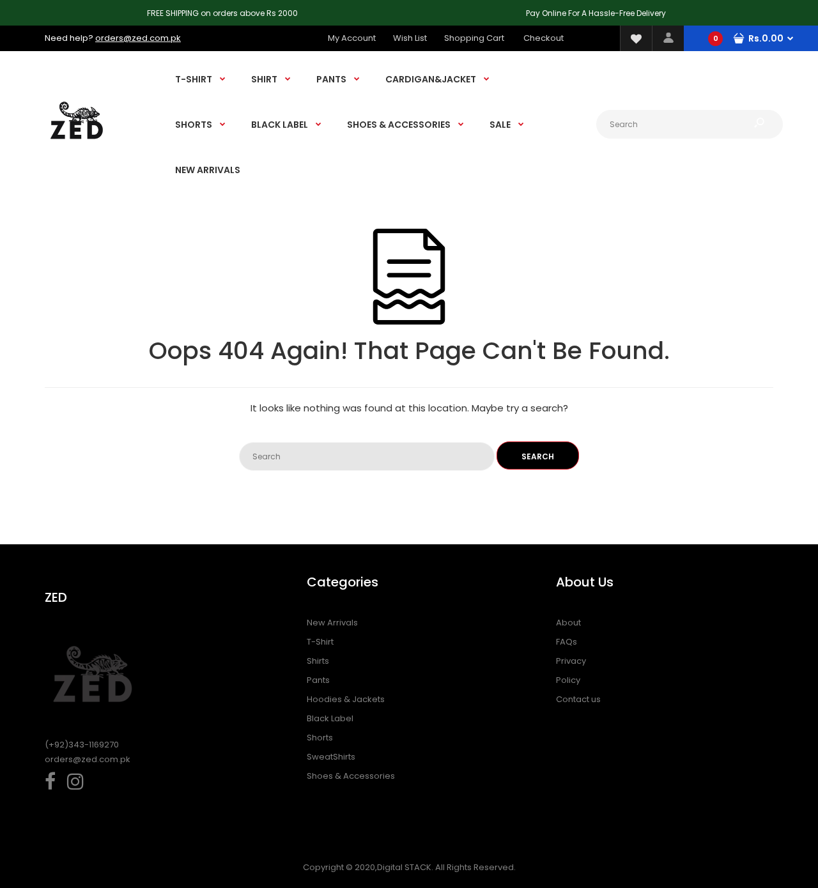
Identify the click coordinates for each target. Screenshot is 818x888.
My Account (352, 38)
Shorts (320, 737)
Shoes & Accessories (351, 776)
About (568, 622)
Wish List (410, 38)
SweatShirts (331, 757)
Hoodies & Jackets (346, 699)
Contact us (578, 699)
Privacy (571, 661)
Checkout (543, 38)
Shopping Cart (474, 38)
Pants (318, 680)
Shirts (318, 661)
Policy (568, 680)
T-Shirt (320, 642)
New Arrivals (332, 622)
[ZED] (77, 151)
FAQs (566, 642)
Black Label (330, 718)
